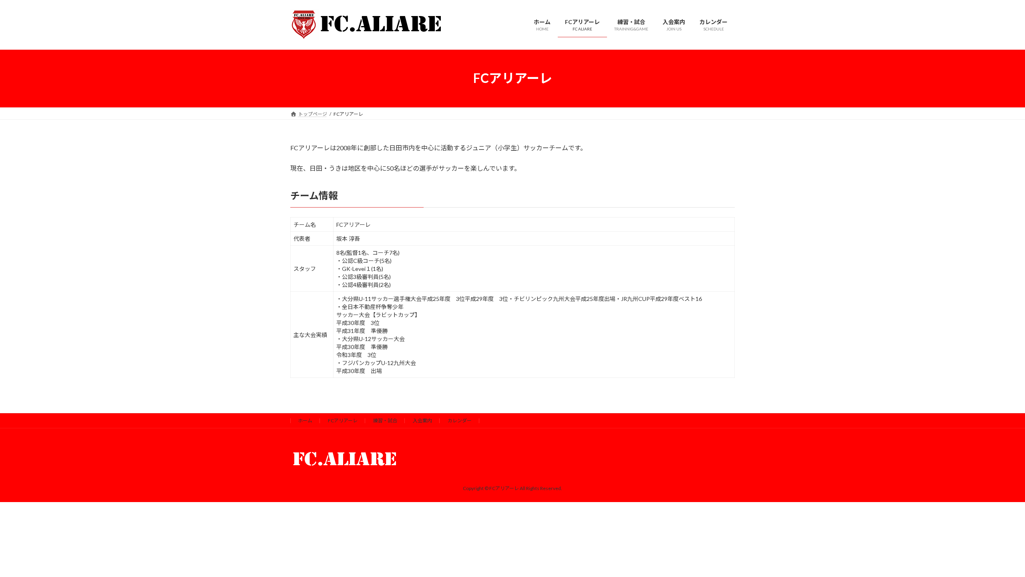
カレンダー (460, 421)
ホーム (305, 421)
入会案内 (422, 421)
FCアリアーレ (343, 421)
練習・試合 (385, 421)
